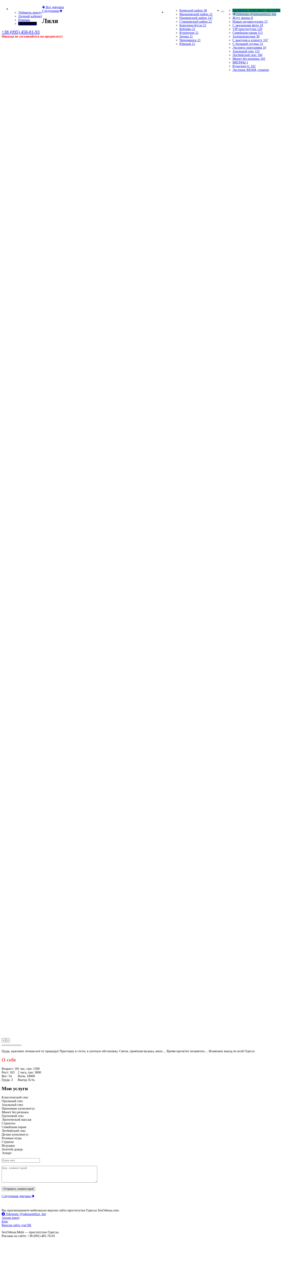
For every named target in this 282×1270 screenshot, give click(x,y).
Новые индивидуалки (250, 21)
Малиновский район (196, 14)
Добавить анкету (30, 12)
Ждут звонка (242, 18)
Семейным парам (247, 32)
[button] (3, 1045)
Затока (186, 36)
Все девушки (54, 7)
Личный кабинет (30, 16)
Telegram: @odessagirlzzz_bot (255, 14)
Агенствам (29, 23)
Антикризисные (245, 36)
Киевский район (193, 10)
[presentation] (4, 1040)
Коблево (187, 29)
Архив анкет (11, 1217)
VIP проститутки (247, 29)
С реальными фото (247, 25)
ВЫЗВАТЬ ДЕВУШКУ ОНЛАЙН (256, 10)
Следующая (50, 11)
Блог (5, 1221)
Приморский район (196, 18)
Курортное (189, 32)
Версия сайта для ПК (16, 1225)
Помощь (24, 20)
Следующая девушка (17, 1196)
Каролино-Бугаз (192, 25)
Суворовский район (195, 21)
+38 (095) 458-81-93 (21, 31)
